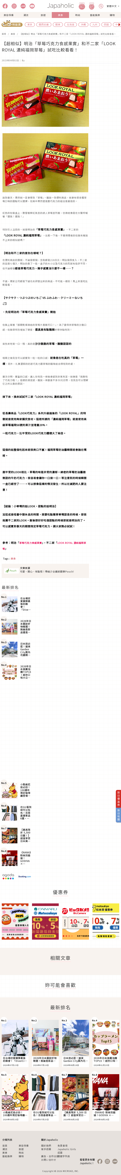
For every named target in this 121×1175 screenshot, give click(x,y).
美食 (60, 15)
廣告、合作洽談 (50, 1156)
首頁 (4, 33)
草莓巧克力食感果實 (30, 543)
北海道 (70, 24)
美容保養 (9, 15)
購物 (112, 15)
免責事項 (63, 1145)
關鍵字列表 (64, 1156)
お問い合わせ (48, 1159)
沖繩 (83, 24)
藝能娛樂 (95, 15)
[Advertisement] (16, 731)
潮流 (25, 15)
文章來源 (25, 568)
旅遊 (43, 15)
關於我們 (46, 1145)
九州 (94, 24)
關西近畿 (44, 24)
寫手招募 (46, 1149)
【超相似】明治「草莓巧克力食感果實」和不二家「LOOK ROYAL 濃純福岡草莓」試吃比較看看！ (68, 33)
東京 (29, 24)
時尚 (77, 15)
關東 (57, 24)
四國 (106, 24)
